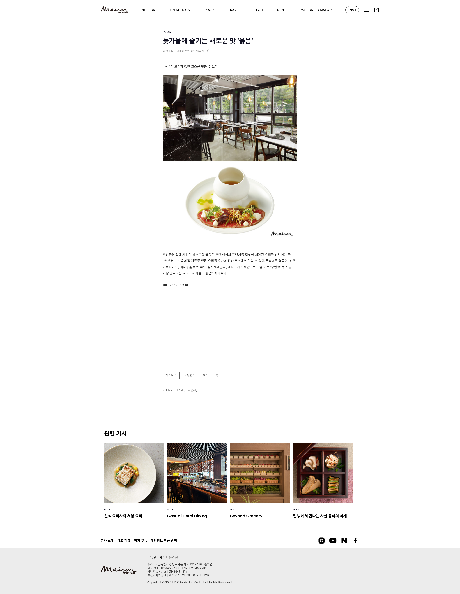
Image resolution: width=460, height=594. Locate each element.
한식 (219, 375)
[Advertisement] (230, 340)
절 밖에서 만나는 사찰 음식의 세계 (320, 516)
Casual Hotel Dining (187, 516)
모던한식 (189, 375)
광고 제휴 (123, 540)
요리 (205, 375)
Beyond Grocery (246, 516)
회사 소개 (107, 540)
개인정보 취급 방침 (164, 540)
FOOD (167, 32)
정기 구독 (140, 540)
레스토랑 (171, 375)
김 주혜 (186, 51)
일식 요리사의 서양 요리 (123, 516)
